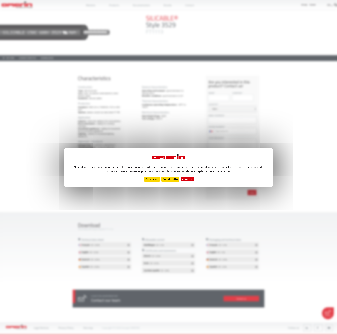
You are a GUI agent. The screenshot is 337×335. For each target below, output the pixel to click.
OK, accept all (151, 179)
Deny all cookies (170, 179)
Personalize (187, 179)
